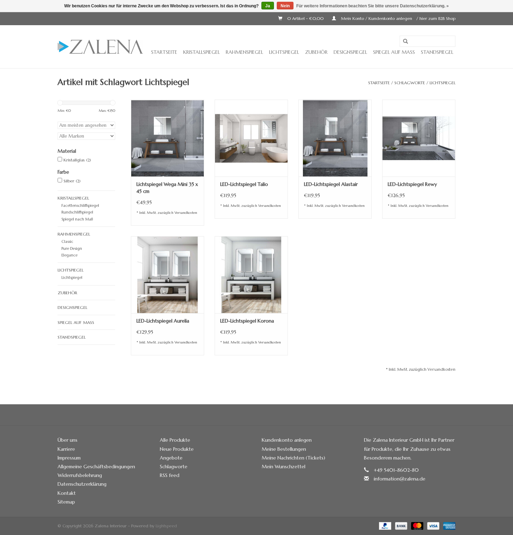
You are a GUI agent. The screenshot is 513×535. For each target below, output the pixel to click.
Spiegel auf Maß (394, 52)
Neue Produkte (177, 449)
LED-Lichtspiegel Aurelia (162, 321)
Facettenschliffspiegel (80, 205)
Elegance (69, 255)
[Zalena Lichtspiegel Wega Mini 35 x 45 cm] (167, 138)
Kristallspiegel (201, 52)
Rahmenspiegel (244, 52)
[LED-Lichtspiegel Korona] (251, 274)
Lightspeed (166, 525)
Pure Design (71, 248)
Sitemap (66, 502)
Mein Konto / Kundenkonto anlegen (377, 18)
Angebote (171, 458)
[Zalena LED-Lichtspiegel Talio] (251, 138)
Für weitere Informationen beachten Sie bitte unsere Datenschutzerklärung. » (372, 5)
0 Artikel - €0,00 (305, 18)
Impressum (69, 458)
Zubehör (316, 52)
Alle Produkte (175, 440)
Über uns (67, 440)
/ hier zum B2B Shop (435, 18)
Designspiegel (350, 52)
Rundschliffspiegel (77, 212)
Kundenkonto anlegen (287, 440)
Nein (285, 5)
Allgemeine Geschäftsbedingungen (96, 466)
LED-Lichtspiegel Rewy (412, 184)
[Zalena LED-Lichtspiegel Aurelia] (167, 274)
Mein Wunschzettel (283, 466)
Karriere (66, 449)
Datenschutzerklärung (82, 484)
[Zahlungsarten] (385, 525)
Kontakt (67, 493)
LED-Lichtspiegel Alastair (331, 184)
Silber (72, 180)
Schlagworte (409, 82)
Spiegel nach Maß (77, 219)
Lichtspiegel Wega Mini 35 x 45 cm (167, 187)
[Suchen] (405, 42)
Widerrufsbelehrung (80, 475)
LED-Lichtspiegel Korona (247, 321)
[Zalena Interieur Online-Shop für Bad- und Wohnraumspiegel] (100, 47)
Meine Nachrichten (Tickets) (293, 458)
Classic (67, 241)
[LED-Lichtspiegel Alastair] (335, 138)
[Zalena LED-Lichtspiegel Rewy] (418, 138)
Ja (267, 5)
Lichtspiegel (284, 52)
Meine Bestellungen (284, 449)
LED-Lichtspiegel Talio (244, 184)
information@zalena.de (399, 479)
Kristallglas (77, 159)
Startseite (164, 52)
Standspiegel (437, 52)
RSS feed (169, 475)
